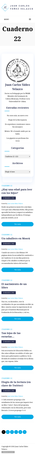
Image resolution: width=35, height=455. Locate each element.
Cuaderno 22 (6, 186)
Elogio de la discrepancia (17, 120)
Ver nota (17, 224)
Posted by (12, 203)
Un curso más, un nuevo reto (17, 116)
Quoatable (10, 452)
